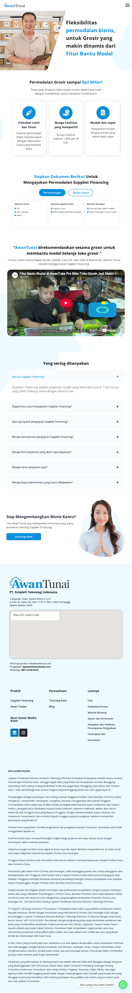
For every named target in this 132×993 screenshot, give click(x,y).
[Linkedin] (14, 733)
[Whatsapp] (123, 984)
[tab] (66, 376)
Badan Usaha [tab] (81, 192)
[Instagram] (23, 733)
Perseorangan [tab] (52, 192)
